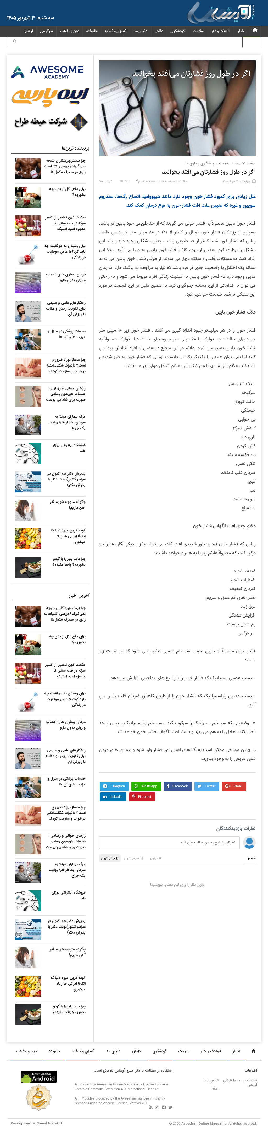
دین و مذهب (69, 31)
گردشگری (178, 31)
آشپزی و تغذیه (115, 31)
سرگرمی (46, 31)
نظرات (109, 181)
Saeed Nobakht (49, 1123)
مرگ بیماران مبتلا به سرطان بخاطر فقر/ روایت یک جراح (67, 422)
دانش (159, 31)
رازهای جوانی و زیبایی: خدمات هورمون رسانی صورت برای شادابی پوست (66, 394)
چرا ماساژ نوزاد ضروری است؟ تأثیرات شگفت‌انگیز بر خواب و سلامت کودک (66, 365)
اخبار (241, 31)
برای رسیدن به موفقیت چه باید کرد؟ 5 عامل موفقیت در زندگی (65, 251)
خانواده (92, 31)
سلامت (198, 31)
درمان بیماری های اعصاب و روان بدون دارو (66, 277)
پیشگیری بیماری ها (200, 163)
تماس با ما (211, 1080)
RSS (215, 1089)
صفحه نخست (245, 163)
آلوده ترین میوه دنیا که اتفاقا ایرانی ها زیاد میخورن (68, 536)
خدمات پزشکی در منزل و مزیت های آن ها (66, 334)
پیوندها (251, 42)
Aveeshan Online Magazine (203, 1123)
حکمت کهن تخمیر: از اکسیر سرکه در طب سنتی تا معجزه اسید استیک (65, 223)
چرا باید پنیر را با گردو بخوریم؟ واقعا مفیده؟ (69, 562)
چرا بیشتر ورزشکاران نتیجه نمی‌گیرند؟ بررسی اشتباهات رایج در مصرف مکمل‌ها (65, 166)
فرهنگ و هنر (220, 31)
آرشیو (28, 31)
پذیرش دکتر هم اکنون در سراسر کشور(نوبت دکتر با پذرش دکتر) (67, 479)
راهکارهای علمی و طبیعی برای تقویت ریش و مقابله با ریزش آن (65, 308)
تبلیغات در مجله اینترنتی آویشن (240, 1083)
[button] (14, 42)
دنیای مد (140, 31)
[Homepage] (255, 31)
